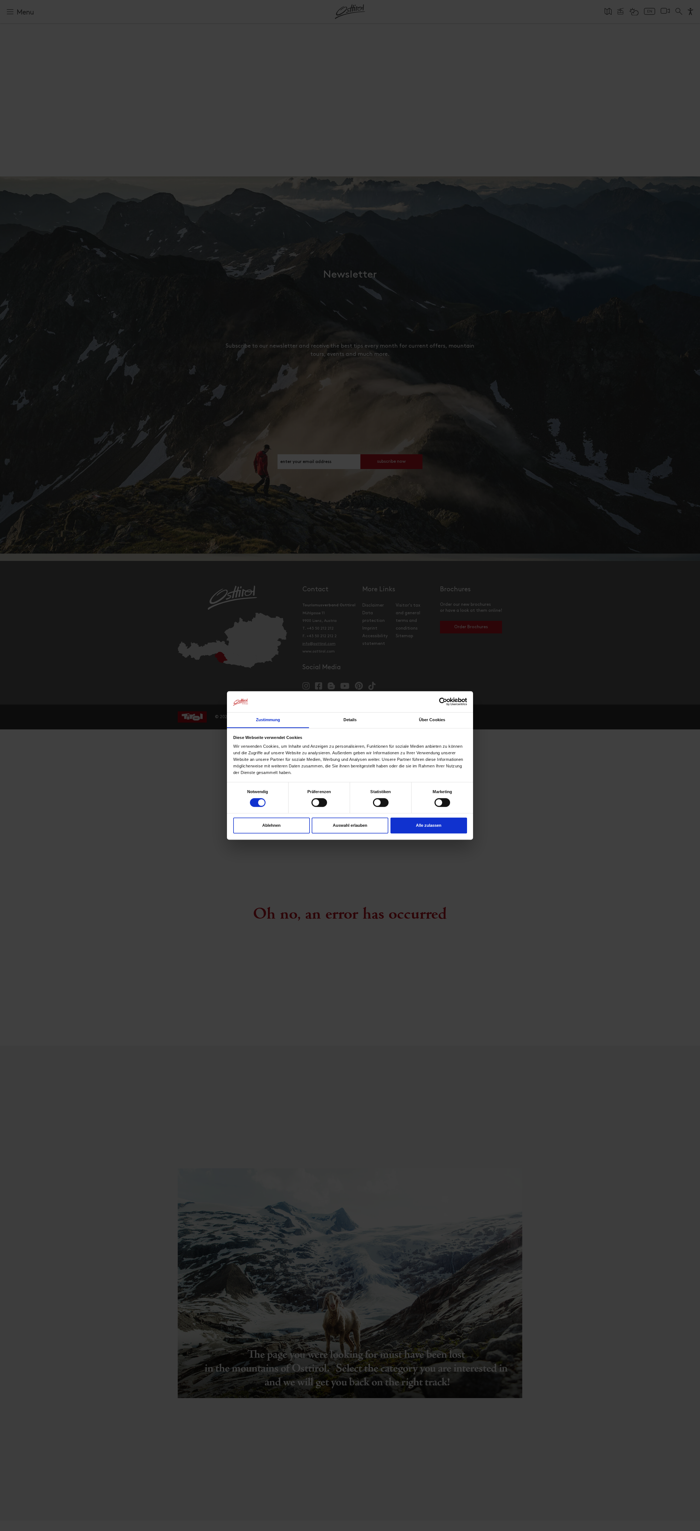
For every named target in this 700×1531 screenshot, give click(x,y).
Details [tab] (350, 719)
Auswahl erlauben (350, 825)
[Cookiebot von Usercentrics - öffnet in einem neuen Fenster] (443, 702)
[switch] (319, 805)
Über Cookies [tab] (432, 719)
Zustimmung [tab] (268, 719)
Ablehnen (271, 825)
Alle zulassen (428, 825)
